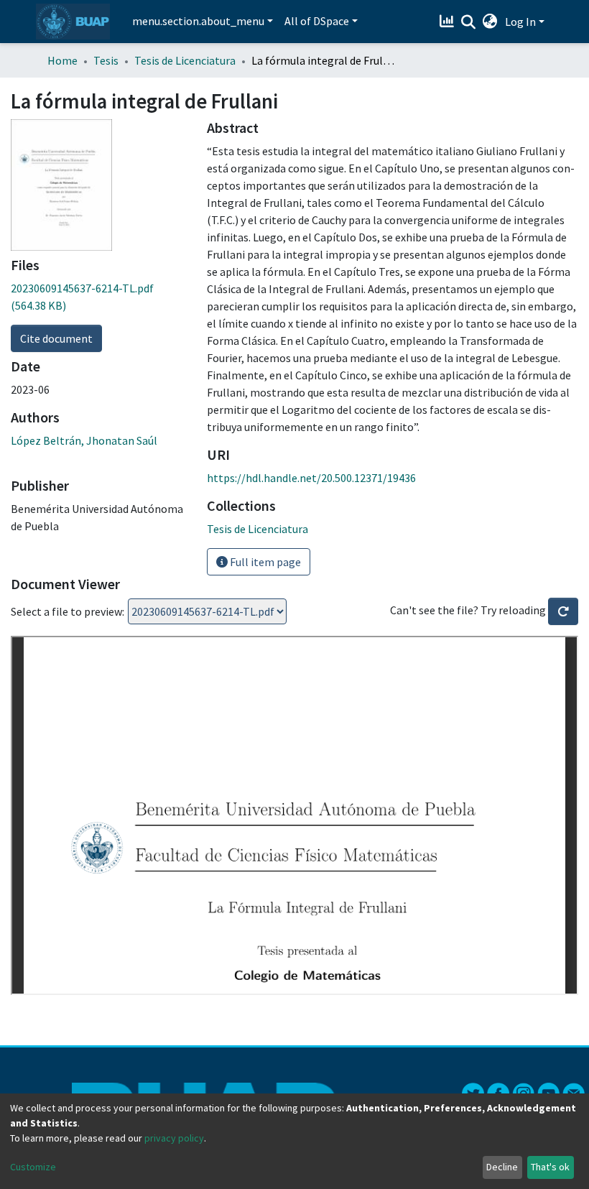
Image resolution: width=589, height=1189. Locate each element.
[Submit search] (468, 22)
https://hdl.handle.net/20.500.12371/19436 (311, 478)
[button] (490, 21)
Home (62, 60)
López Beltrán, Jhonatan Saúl (84, 440)
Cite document (56, 338)
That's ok (550, 1166)
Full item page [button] (264, 562)
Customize (33, 1166)
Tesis (106, 60)
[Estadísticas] (448, 21)
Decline (502, 1166)
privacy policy (174, 1138)
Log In (520, 21)
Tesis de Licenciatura (185, 60)
